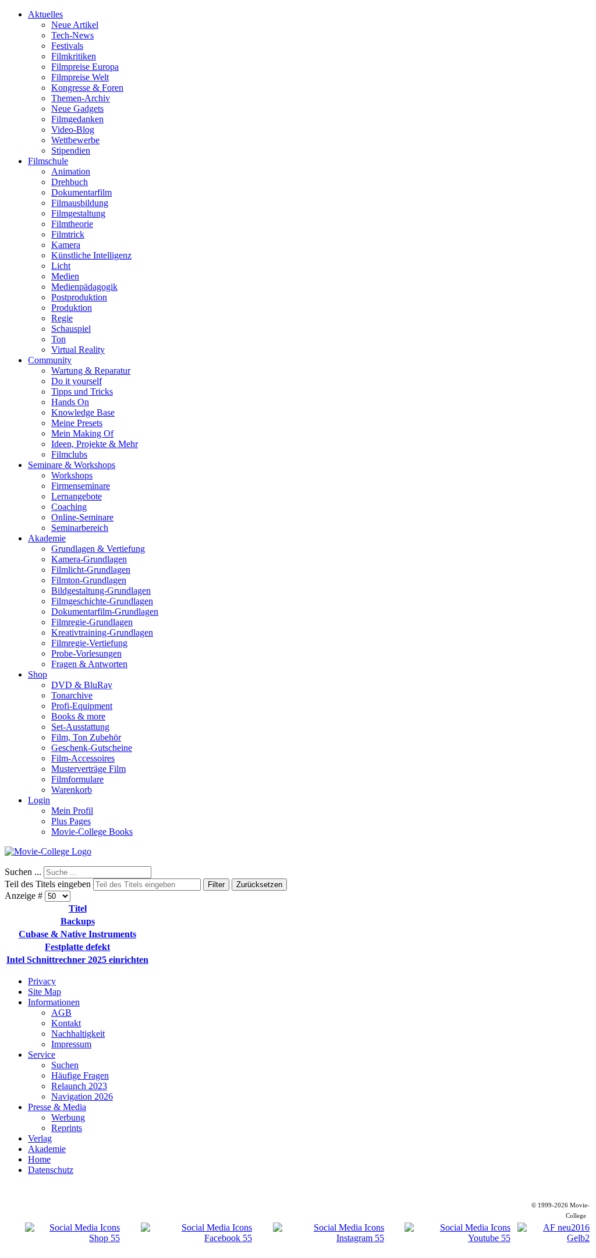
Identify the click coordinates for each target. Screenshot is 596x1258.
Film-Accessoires (83, 758)
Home (39, 1159)
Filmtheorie (72, 224)
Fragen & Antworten (89, 664)
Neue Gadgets (77, 109)
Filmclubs (69, 454)
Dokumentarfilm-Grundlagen (104, 611)
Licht (60, 266)
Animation (70, 171)
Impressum (71, 1044)
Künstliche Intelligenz (91, 255)
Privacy (42, 981)
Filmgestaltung (78, 213)
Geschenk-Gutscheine (91, 748)
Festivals (67, 46)
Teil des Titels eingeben (49, 884)
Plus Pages (71, 821)
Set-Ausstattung (80, 727)
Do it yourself (76, 381)
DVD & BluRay (81, 685)
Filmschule (48, 161)
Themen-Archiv (80, 98)
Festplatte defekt (77, 947)
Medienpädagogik (84, 287)
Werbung (68, 1117)
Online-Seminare (82, 517)
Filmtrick (67, 234)
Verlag (40, 1138)
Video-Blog (72, 129)
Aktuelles (45, 14)
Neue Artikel (74, 25)
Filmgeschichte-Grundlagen (102, 601)
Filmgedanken (77, 119)
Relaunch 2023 (79, 1086)
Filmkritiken (73, 56)
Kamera (65, 245)
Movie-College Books (92, 832)
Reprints (66, 1128)
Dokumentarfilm (81, 192)
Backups (78, 921)
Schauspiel (71, 329)
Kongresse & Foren (87, 88)
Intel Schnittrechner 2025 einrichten (77, 960)
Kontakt (66, 1023)
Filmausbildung (79, 203)
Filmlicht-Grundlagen (90, 570)
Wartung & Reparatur (90, 370)
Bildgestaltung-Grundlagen (101, 591)
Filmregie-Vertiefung (89, 643)
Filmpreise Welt (80, 77)
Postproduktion (79, 297)
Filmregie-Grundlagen (92, 622)
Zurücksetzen (259, 884)
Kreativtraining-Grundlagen (102, 632)
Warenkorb (71, 790)
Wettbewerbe (75, 140)
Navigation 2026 (82, 1096)
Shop (37, 674)
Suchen (65, 1065)
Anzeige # (25, 896)
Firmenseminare (80, 486)
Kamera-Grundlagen (89, 559)
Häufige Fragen (80, 1075)
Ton (58, 339)
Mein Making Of (82, 433)
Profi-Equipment (81, 706)
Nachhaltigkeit (78, 1034)
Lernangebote (76, 496)
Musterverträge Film (88, 769)
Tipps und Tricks (82, 391)
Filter (216, 884)
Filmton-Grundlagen (88, 580)
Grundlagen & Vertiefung (98, 549)
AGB (61, 1013)
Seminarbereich (79, 528)
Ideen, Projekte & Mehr (94, 444)
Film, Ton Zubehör (86, 737)
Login (39, 800)
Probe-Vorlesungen (86, 653)
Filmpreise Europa (85, 67)
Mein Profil (72, 811)
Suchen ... (23, 872)
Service (41, 1054)
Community (50, 360)
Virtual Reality (78, 350)
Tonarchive (72, 695)
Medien (65, 276)
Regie (62, 318)
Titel (78, 908)
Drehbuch (69, 182)
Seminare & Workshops (71, 465)
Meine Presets (76, 423)
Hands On (70, 402)
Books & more (78, 716)
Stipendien (70, 150)
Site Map (44, 992)
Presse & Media (57, 1107)
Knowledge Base (83, 412)
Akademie (47, 538)
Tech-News (72, 35)
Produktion (71, 308)
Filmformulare (77, 779)
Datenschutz (50, 1170)
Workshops (72, 475)
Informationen (54, 1002)
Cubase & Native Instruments (77, 934)
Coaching (69, 507)
